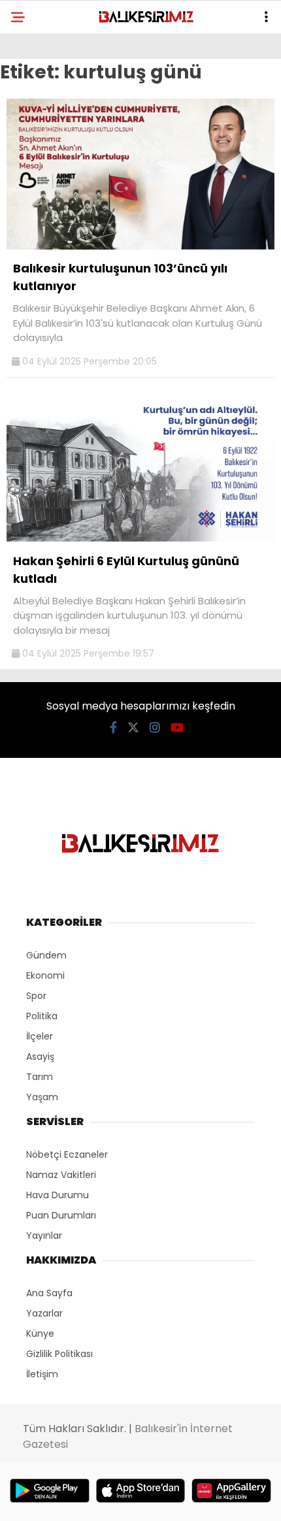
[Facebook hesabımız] (113, 727)
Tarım (39, 1076)
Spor (36, 995)
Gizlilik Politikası (59, 1353)
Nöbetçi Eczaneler (67, 1154)
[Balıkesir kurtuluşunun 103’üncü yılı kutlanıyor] (140, 246)
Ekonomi (45, 975)
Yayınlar (44, 1235)
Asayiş (40, 1056)
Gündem (46, 955)
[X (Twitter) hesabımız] (133, 727)
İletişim (42, 1374)
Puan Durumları (61, 1215)
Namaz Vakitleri (61, 1174)
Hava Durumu (57, 1195)
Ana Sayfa (49, 1293)
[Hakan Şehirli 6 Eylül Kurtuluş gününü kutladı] (140, 538)
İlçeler (39, 1036)
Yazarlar (44, 1313)
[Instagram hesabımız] (155, 727)
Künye (40, 1333)
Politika (42, 1015)
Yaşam (42, 1097)
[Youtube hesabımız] (177, 727)
